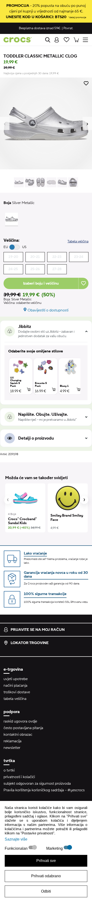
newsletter (12, 747)
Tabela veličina (77, 241)
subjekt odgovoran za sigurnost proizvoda (37, 783)
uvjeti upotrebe (16, 679)
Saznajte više (16, 839)
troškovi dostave (17, 692)
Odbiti (46, 891)
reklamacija (12, 741)
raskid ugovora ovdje (20, 721)
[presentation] (8, 500)
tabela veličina (15, 698)
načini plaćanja (15, 685)
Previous (4, 123)
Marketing (55, 848)
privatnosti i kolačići (19, 777)
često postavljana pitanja (23, 728)
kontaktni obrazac (18, 734)
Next (87, 123)
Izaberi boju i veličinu (41, 283)
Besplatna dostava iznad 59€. (40, 28)
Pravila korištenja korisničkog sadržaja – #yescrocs (44, 790)
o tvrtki (9, 770)
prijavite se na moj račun (38, 629)
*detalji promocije (77, 17)
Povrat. (68, 28)
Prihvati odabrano (46, 876)
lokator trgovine (30, 643)
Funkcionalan (17, 848)
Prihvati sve (46, 861)
